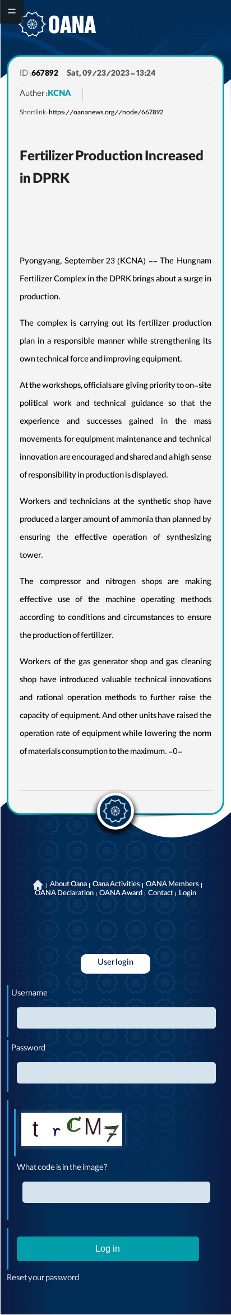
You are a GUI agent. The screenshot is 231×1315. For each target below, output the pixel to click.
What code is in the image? (62, 1168)
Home (38, 885)
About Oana (68, 885)
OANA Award (120, 894)
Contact (160, 894)
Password (28, 1049)
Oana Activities (116, 885)
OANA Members (172, 885)
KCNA (59, 94)
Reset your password (43, 1279)
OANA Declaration (64, 894)
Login (187, 894)
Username (29, 994)
